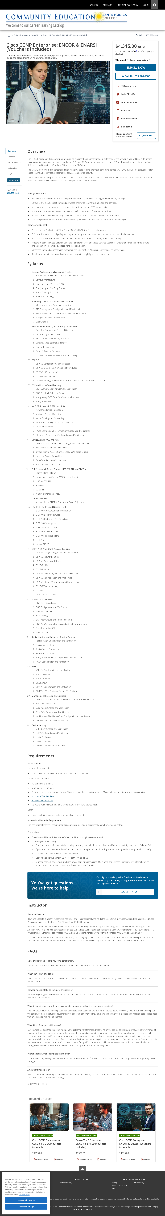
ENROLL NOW (135, 67)
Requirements (14, 162)
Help (113, 1188)
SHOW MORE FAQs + (37, 1084)
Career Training (66, 1182)
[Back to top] (82, 1179)
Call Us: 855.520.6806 (147, 35)
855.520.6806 (13, 193)
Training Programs (20, 35)
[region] (26, 1193)
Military (114, 1182)
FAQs (10, 173)
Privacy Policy (86, 1209)
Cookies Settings (26, 1207)
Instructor (12, 168)
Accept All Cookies (26, 1200)
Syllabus (11, 156)
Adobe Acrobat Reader (42, 800)
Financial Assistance (119, 1185)
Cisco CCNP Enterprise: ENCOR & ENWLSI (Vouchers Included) (135, 1144)
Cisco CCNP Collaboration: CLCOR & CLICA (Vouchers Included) (47, 1144)
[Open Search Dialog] (154, 4)
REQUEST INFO (146, 135)
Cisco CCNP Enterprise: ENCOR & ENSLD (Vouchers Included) (91, 1144)
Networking (35, 35)
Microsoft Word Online (43, 796)
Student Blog (139, 1182)
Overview (12, 151)
